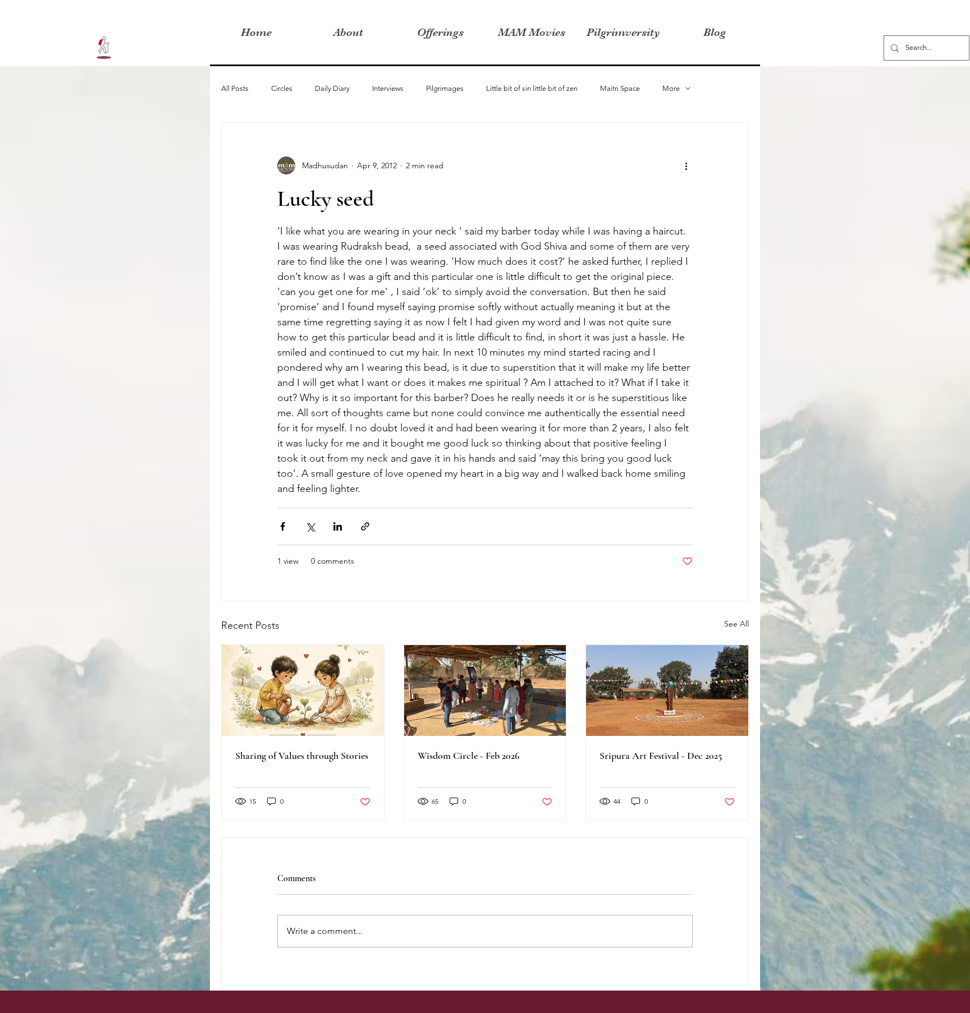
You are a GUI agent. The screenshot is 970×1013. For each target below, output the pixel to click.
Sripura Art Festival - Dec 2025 (661, 755)
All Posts (235, 88)
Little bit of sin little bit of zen (532, 88)
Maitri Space (620, 88)
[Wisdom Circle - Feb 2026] (485, 690)
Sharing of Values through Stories (301, 755)
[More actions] (686, 165)
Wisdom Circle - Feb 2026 (468, 755)
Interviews (388, 88)
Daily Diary (332, 88)
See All (736, 624)
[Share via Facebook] (282, 526)
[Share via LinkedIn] (337, 526)
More (671, 88)
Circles (281, 88)
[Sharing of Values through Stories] (303, 690)
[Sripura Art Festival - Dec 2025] (667, 690)
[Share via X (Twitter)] (310, 526)
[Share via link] (365, 526)
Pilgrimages (445, 88)
